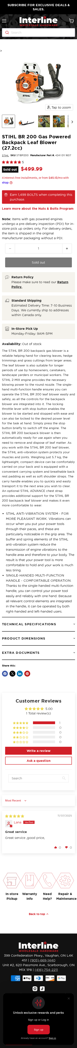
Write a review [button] (39, 751)
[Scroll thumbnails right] (71, 121)
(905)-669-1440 (42, 960)
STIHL (5, 155)
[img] (14, 816)
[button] (12, 162)
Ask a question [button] (39, 760)
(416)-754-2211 (46, 970)
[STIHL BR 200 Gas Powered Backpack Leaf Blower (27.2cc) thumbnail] (8, 121)
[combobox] (38, 32)
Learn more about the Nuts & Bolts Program (37, 208)
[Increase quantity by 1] (67, 248)
